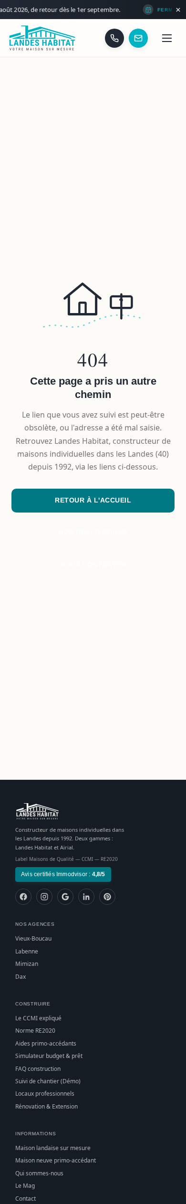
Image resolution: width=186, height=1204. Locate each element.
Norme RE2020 (35, 1030)
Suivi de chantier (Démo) (48, 1081)
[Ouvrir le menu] (166, 38)
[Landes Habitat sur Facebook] (23, 897)
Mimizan (26, 964)
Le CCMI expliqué (38, 1018)
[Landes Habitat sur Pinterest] (107, 897)
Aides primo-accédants (45, 1043)
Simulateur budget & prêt (49, 1056)
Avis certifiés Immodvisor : (63, 874)
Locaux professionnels (44, 1093)
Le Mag (25, 1186)
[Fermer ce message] (178, 9)
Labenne (26, 951)
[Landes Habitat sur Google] (65, 897)
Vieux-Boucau (33, 938)
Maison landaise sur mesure (53, 1148)
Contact (25, 1198)
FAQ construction (38, 1069)
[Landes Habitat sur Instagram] (44, 897)
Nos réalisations (93, 532)
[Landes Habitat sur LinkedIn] (86, 897)
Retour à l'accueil (93, 500)
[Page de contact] (138, 38)
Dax (20, 977)
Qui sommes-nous (39, 1173)
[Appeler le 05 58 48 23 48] (114, 38)
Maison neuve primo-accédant (55, 1160)
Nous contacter (93, 564)
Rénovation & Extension (46, 1106)
